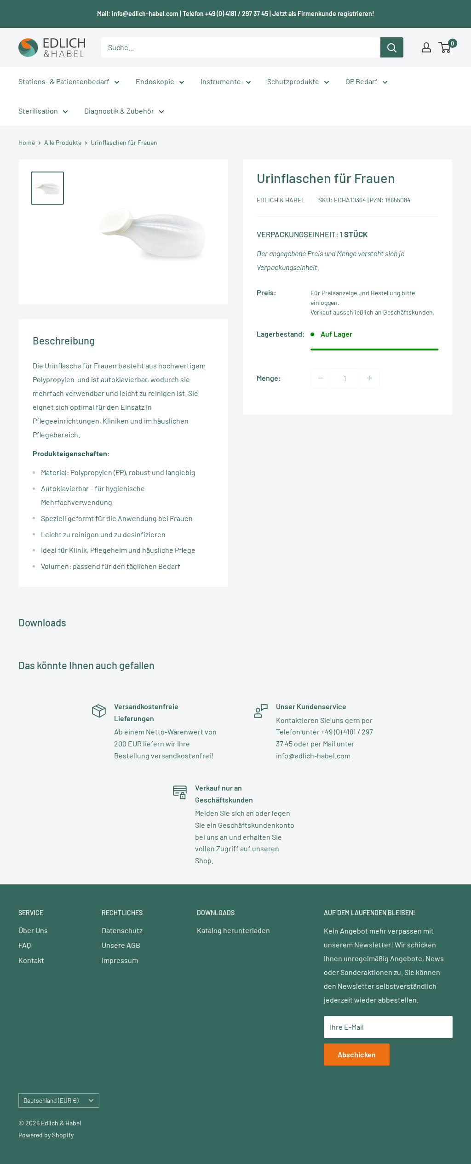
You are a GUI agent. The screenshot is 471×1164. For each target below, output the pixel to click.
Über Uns (33, 930)
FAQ (24, 944)
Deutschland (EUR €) (51, 1100)
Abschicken (357, 1054)
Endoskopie (155, 81)
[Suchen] (391, 47)
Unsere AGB (121, 944)
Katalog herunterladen (233, 930)
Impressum (120, 960)
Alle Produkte (62, 142)
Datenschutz (122, 930)
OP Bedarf (361, 81)
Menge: (269, 377)
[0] (445, 47)
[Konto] (426, 47)
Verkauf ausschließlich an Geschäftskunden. (372, 312)
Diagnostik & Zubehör (119, 110)
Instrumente (221, 81)
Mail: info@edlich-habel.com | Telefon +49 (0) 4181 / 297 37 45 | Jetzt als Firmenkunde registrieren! (235, 13)
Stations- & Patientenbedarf (63, 81)
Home (26, 142)
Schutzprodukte (293, 81)
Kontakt (31, 960)
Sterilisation (38, 110)
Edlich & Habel (281, 200)
